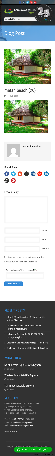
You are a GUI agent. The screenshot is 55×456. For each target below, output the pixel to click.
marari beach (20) (20, 90)
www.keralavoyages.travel (21, 425)
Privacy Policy (10, 431)
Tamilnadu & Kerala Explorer (19, 385)
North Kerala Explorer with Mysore (23, 365)
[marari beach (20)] (27, 66)
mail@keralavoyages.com (22, 422)
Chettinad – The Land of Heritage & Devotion (27, 348)
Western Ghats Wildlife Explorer (21, 375)
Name (44, 230)
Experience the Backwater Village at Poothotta (27, 343)
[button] (33, 449)
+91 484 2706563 (16, 419)
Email (44, 239)
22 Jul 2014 (12, 96)
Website (45, 248)
